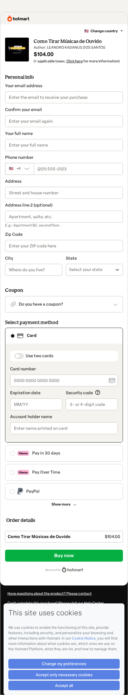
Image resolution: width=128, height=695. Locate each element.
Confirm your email (23, 109)
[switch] (19, 356)
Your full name (19, 133)
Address (13, 181)
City (9, 258)
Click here (74, 61)
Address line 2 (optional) (28, 205)
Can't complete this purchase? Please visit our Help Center (55, 603)
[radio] (12, 335)
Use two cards (39, 355)
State (71, 258)
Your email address (23, 85)
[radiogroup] (64, 414)
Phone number (19, 157)
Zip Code (14, 234)
